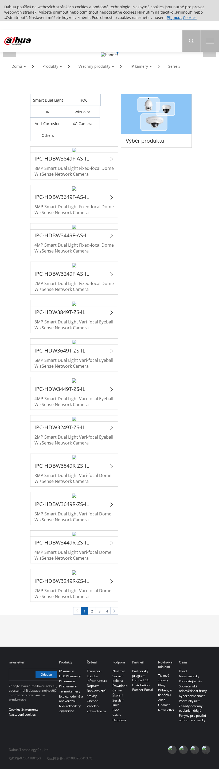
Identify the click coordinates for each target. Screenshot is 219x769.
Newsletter (166, 710)
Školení (117, 695)
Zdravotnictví (96, 711)
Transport (94, 671)
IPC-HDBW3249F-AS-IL (61, 273)
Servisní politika (118, 678)
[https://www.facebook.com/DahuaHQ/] (183, 750)
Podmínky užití (189, 701)
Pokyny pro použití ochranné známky (192, 717)
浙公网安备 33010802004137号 (70, 758)
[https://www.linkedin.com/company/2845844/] (206, 750)
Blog (161, 685)
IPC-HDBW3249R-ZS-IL (61, 580)
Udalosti (164, 705)
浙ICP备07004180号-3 (25, 758)
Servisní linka (118, 702)
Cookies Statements (23, 709)
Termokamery (69, 691)
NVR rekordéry (70, 706)
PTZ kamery (68, 686)
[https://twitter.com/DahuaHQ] (172, 750)
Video (116, 715)
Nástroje (118, 671)
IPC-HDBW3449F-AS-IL (61, 235)
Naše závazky (189, 676)
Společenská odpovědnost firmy (193, 688)
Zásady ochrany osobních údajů (190, 708)
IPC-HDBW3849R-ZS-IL (61, 465)
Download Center (119, 687)
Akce (161, 700)
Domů (16, 66)
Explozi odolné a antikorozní (71, 698)
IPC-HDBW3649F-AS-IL (61, 197)
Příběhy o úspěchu (165, 692)
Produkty (50, 66)
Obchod (92, 701)
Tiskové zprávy (163, 677)
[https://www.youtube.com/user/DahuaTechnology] (194, 750)
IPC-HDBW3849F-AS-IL (61, 158)
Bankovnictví (96, 690)
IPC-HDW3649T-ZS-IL (59, 350)
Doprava (93, 685)
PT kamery (67, 681)
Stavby (92, 696)
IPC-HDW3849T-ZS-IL (59, 312)
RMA (115, 710)
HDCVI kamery (70, 676)
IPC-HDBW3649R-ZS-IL (61, 504)
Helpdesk (119, 720)
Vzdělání (93, 706)
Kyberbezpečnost (192, 696)
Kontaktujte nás (190, 681)
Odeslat (46, 674)
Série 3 (174, 66)
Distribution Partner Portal (142, 687)
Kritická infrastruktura (97, 678)
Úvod (183, 671)
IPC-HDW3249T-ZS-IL (59, 427)
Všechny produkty (94, 66)
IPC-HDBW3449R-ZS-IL (61, 542)
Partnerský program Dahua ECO (140, 675)
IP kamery (139, 66)
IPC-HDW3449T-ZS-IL (59, 388)
